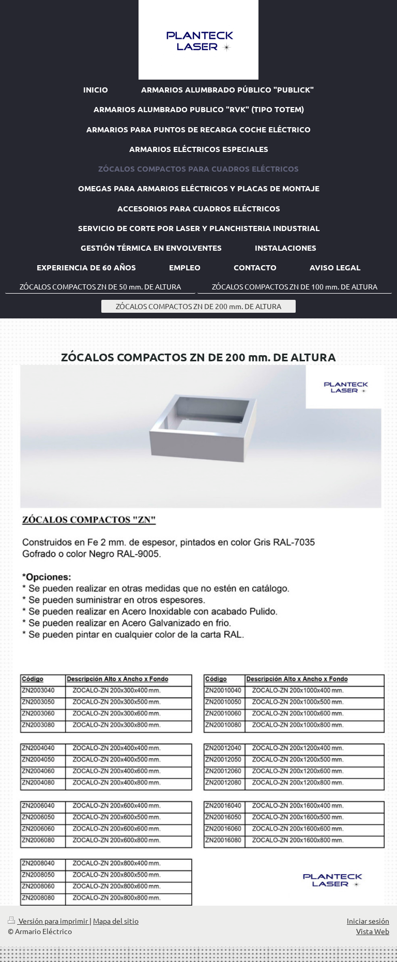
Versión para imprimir (53, 920)
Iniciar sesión (368, 920)
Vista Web (372, 931)
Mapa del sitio (116, 920)
